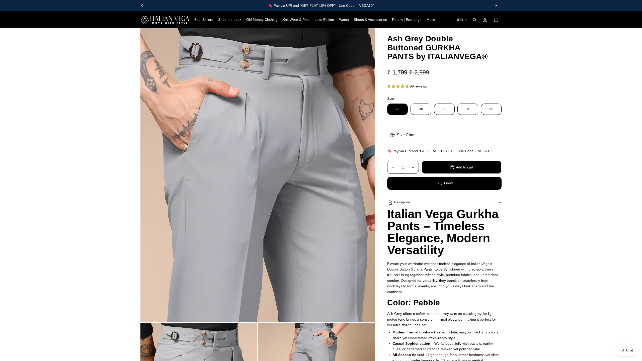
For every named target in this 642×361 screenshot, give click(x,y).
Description (402, 202)
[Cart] (496, 19)
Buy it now (444, 183)
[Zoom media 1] (257, 175)
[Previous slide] (142, 5)
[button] (398, 86)
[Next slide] (496, 5)
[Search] (474, 19)
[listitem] (430, 20)
